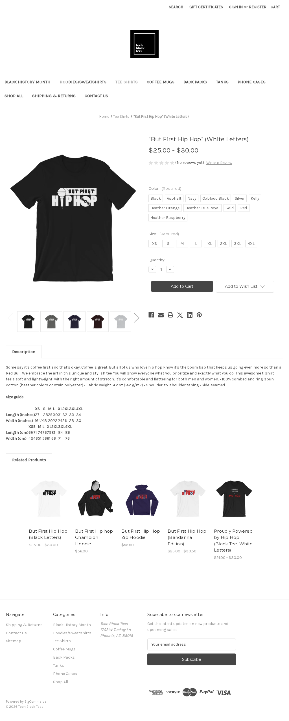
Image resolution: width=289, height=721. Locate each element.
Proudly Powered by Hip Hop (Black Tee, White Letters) (233, 540)
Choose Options (49, 503)
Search (176, 7)
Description (23, 351)
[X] (180, 315)
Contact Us (96, 95)
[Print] (170, 315)
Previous (10, 317)
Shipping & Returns (54, 95)
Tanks (222, 81)
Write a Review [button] (219, 162)
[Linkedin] (189, 315)
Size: (163, 234)
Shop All (14, 95)
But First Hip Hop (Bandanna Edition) (187, 537)
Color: (164, 188)
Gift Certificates (206, 7)
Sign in (236, 7)
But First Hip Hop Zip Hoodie (140, 534)
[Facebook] (151, 315)
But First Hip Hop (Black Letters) (48, 534)
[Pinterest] (199, 315)
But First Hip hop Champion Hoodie (94, 537)
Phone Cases (252, 81)
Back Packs (195, 81)
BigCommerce (36, 701)
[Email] (161, 315)
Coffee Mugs (160, 81)
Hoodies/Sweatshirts (83, 81)
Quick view (45, 491)
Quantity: (156, 260)
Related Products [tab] (29, 459)
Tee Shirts (126, 81)
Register (257, 7)
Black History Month (28, 81)
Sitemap (13, 641)
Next (136, 317)
